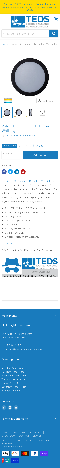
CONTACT (24, 435)
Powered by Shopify (12, 446)
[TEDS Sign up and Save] (30, 279)
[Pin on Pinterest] (23, 171)
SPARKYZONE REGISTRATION (27, 432)
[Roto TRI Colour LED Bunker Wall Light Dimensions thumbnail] (42, 112)
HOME (5, 432)
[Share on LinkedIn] (16, 171)
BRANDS (37, 435)
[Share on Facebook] (4, 171)
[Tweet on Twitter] (10, 171)
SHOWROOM (8, 435)
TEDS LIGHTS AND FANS (20, 135)
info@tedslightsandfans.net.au (25, 348)
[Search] (54, 33)
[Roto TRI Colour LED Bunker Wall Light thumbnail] (7, 112)
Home (5, 43)
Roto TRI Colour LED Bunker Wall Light (29, 181)
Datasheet (8, 243)
